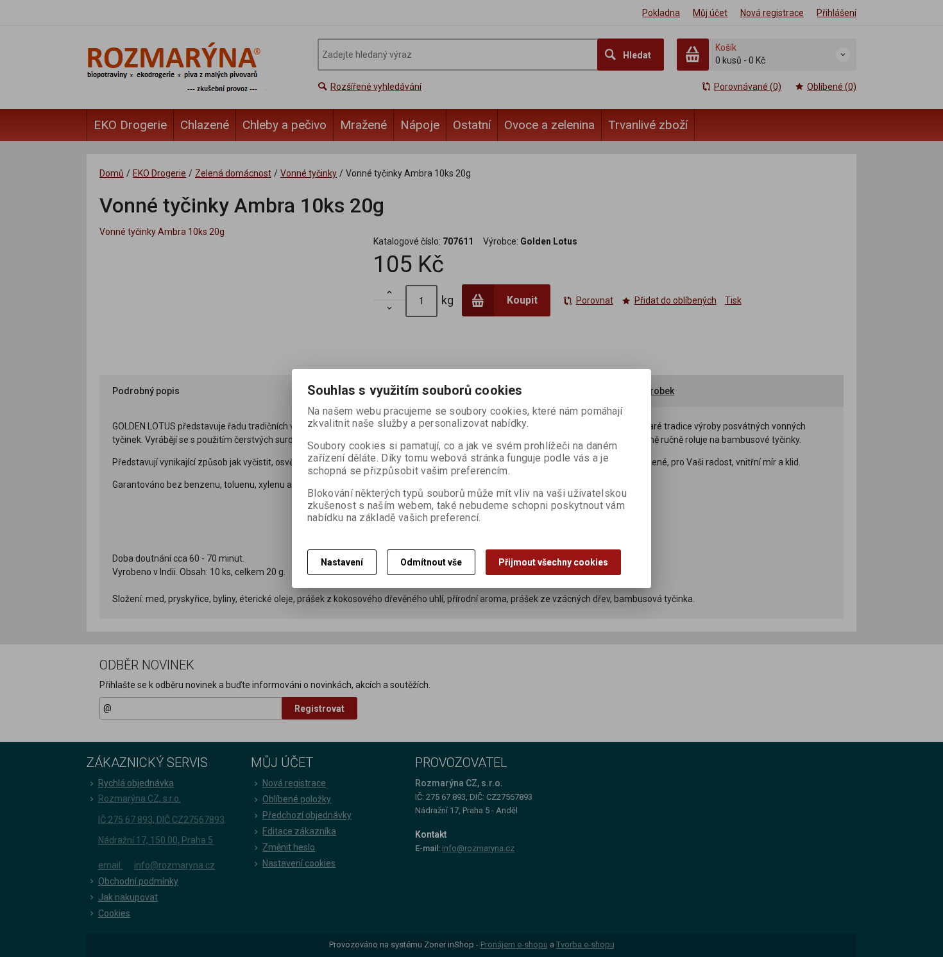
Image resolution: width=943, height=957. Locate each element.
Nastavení (342, 562)
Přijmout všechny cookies (553, 562)
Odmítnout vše (431, 562)
